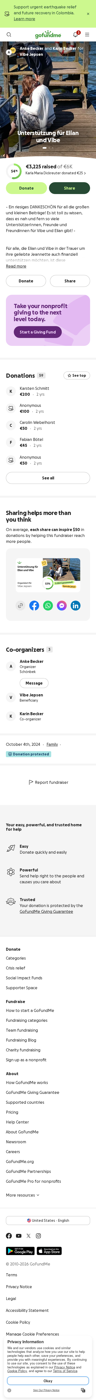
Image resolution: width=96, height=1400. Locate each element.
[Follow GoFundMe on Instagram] (38, 1236)
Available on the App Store (49, 1251)
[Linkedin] (75, 605)
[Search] (9, 34)
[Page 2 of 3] (49, 148)
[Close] (88, 14)
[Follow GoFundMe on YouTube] (19, 1236)
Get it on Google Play (20, 1251)
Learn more (24, 19)
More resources (20, 1195)
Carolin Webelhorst (37, 422)
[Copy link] (20, 605)
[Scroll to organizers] (13, 50)
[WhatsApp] (48, 605)
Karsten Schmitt (34, 388)
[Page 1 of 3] (45, 148)
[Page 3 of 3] (52, 148)
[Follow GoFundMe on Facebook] (9, 1236)
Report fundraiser (51, 782)
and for (51, 51)
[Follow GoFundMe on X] (28, 1236)
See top (79, 375)
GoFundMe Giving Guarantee (46, 911)
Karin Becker (32, 713)
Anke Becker (32, 661)
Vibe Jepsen (31, 695)
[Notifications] (75, 34)
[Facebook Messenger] (62, 605)
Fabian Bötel (31, 439)
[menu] (87, 34)
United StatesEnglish (50, 1221)
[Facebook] (34, 605)
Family (52, 744)
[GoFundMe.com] (48, 34)
